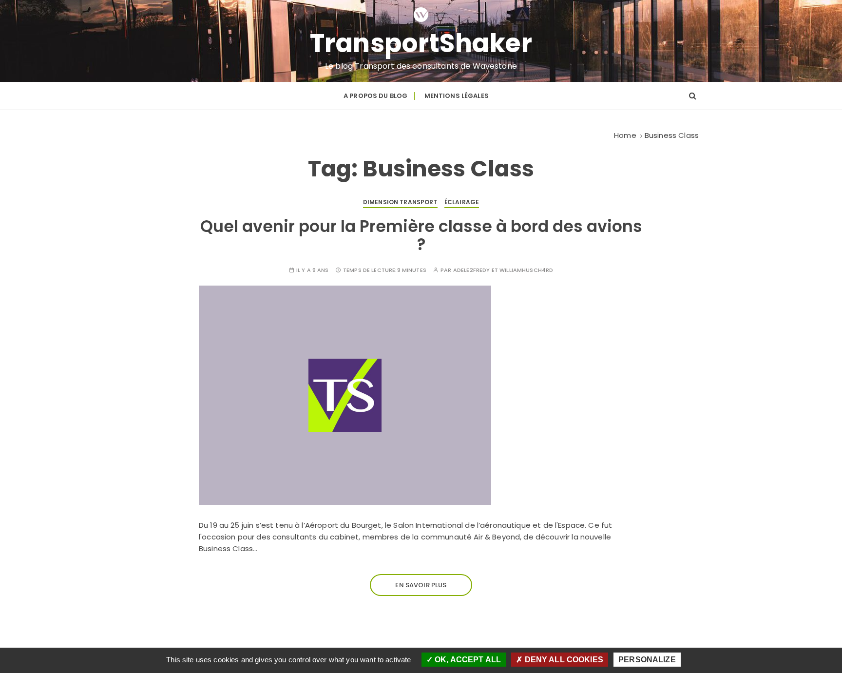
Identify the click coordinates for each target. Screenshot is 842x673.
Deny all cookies (562, 659)
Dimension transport (400, 202)
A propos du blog (375, 95)
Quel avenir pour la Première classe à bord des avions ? (421, 235)
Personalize (647, 659)
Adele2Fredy (471, 270)
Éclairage (461, 202)
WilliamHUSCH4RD (526, 270)
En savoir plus (420, 585)
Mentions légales (456, 95)
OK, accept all (467, 659)
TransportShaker (421, 43)
